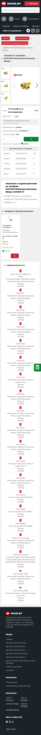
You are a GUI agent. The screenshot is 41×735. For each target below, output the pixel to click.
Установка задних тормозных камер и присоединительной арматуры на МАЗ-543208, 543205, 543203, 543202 (20, 559)
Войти (17, 19)
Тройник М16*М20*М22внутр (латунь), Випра (10, 231)
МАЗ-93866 (20, 509)
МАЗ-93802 (20, 495)
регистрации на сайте (11, 123)
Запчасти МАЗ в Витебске (17, 654)
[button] (36, 85)
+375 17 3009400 (9, 699)
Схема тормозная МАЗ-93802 (21, 497)
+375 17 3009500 (24, 699)
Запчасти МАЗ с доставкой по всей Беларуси (20, 662)
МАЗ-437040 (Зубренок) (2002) (20, 275)
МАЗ (15, 202)
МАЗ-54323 (20, 344)
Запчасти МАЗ (22, 38)
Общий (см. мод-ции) (20, 538)
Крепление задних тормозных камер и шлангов (20, 594)
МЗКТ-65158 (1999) (20, 574)
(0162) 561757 (21, 174)
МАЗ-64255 (20, 444)
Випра (19, 127)
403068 (20, 286)
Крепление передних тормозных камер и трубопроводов (20, 297)
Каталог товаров (21, 26)
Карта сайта (11, 729)
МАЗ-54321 (20, 327)
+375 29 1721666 (12, 704)
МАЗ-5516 (20, 394)
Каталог (34, 4)
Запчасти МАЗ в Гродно (15, 650)
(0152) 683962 (21, 159)
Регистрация (33, 19)
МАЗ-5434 (21, 361)
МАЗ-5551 (20, 411)
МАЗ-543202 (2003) (20, 555)
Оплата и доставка (13, 667)
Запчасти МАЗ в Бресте (16, 657)
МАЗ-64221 (20, 428)
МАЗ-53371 (20, 310)
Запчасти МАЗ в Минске (16, 643)
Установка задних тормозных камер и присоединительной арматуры (20, 280)
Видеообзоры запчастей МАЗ (18, 686)
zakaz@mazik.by (12, 710)
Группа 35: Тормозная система (15, 43)
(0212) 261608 (21, 169)
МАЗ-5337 (20, 293)
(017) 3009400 (21, 153)
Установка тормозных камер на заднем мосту (20, 381)
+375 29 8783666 (23, 705)
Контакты (10, 670)
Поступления (11, 682)
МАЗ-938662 (20, 524)
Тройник (20, 284)
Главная (6, 26)
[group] (25, 85)
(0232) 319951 (21, 164)
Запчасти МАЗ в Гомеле (15, 646)
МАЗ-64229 (20, 478)
